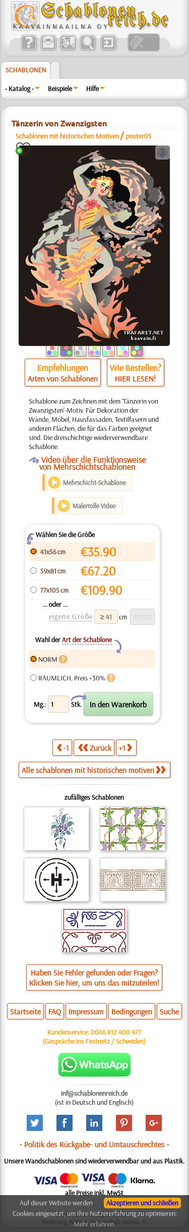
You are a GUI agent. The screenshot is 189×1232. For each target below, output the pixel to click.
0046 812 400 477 (116, 1032)
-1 (66, 748)
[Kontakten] (48, 49)
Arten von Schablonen (63, 378)
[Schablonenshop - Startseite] (89, 27)
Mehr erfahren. (94, 1223)
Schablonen (26, 69)
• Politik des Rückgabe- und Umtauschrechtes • (94, 1144)
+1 (122, 748)
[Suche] (87, 49)
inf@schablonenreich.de (94, 1093)
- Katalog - (19, 88)
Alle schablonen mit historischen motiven (88, 770)
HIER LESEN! (135, 378)
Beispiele (60, 88)
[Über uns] (28, 49)
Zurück (100, 748)
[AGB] (68, 49)
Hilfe (92, 88)
